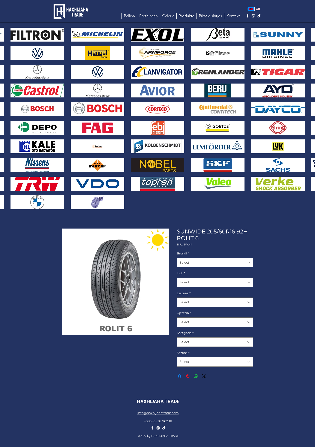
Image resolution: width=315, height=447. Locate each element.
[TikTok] (259, 16)
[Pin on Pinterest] (187, 376)
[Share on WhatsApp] (195, 376)
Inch (181, 273)
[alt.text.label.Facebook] (247, 16)
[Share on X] (204, 376)
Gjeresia (184, 313)
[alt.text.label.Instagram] (253, 16)
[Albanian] (251, 9)
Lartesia (183, 293)
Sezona (183, 353)
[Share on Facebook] (179, 376)
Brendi (183, 253)
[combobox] (215, 262)
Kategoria (185, 333)
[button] (186, 16)
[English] (257, 9)
